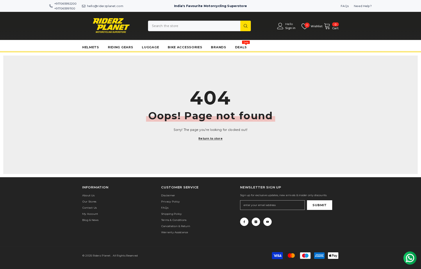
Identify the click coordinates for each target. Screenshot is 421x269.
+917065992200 (65, 3)
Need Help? (363, 6)
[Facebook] (244, 222)
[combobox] (194, 26)
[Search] (199, 26)
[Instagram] (256, 222)
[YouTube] (267, 222)
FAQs (345, 6)
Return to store (210, 138)
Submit (319, 205)
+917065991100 (64, 8)
